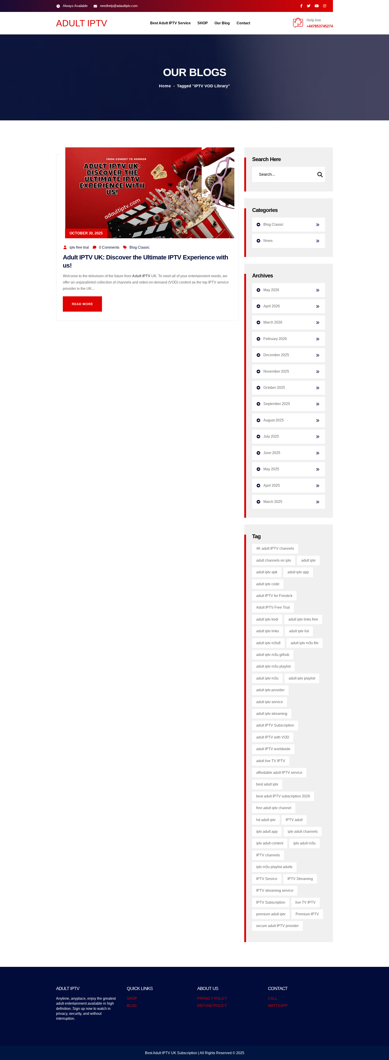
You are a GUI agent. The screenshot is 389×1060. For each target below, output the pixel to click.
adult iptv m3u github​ (272, 655)
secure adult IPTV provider (277, 926)
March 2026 (272, 322)
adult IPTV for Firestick (274, 596)
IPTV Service (266, 879)
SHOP (132, 998)
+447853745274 (320, 26)
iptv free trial (79, 247)
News (268, 241)
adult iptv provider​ (270, 690)
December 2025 (276, 355)
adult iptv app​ (298, 572)
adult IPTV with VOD (272, 737)
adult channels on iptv (273, 560)
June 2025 (271, 453)
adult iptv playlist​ (302, 678)
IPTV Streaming (300, 879)
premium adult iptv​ (270, 914)
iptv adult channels (303, 831)
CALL (272, 998)
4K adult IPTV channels (275, 548)
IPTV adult (294, 820)
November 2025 (276, 371)
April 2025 (271, 485)
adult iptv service (269, 702)
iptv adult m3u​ (304, 843)
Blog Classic (139, 247)
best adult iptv (267, 784)
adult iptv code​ (267, 584)
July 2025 (271, 436)
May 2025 (271, 469)
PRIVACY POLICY (212, 998)
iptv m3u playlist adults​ (274, 867)
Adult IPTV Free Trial (273, 607)
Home (165, 86)
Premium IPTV (307, 914)
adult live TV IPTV (270, 761)
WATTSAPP (278, 1006)
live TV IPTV (305, 902)
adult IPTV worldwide (273, 749)
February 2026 (275, 339)
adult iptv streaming (271, 714)
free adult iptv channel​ (273, 808)
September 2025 (276, 404)
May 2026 (271, 290)
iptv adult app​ (267, 831)
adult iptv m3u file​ (305, 643)
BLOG (132, 1006)
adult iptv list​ (299, 631)
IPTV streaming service (274, 890)
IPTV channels (268, 855)
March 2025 (272, 502)
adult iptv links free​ (303, 619)
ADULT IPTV (81, 23)
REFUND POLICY (212, 1006)
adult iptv (308, 560)
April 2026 (271, 306)
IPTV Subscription (270, 902)
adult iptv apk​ (266, 572)
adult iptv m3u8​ (268, 643)
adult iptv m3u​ (267, 678)
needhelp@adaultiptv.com (119, 6)
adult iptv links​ (267, 631)
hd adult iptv (266, 820)
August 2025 (273, 420)
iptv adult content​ (269, 843)
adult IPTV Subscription (275, 725)
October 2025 (274, 387)
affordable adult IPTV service (279, 772)
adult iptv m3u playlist (273, 666)
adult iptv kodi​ (267, 619)
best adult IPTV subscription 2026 (283, 796)
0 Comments (109, 247)
